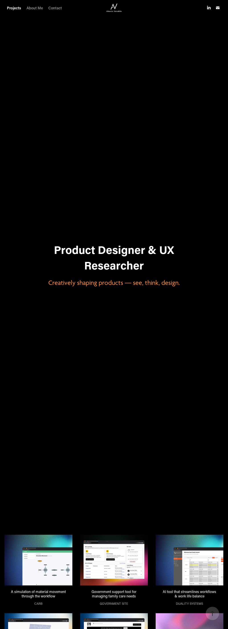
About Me (34, 7)
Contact (55, 7)
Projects (14, 7)
